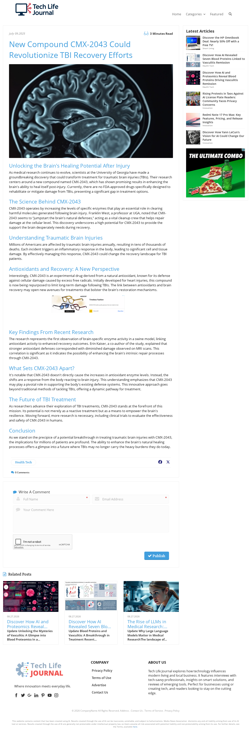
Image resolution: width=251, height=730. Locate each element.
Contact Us (137, 710)
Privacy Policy (172, 710)
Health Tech (23, 462)
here (135, 726)
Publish (158, 555)
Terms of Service (154, 710)
